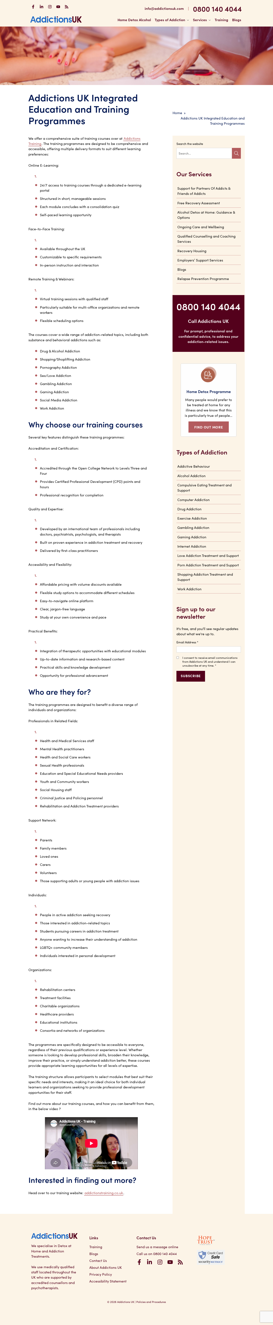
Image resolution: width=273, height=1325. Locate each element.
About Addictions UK (105, 1267)
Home (177, 112)
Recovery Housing (191, 250)
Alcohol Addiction (191, 475)
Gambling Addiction (193, 527)
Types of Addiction (170, 19)
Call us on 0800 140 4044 (156, 1253)
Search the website (189, 143)
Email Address (187, 642)
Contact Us (98, 1260)
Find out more (208, 427)
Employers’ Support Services (200, 260)
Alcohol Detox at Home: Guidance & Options (206, 215)
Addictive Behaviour (193, 466)
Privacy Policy (100, 1274)
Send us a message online (157, 1246)
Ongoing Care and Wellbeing (200, 226)
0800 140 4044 (217, 8)
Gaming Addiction (191, 536)
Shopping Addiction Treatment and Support (205, 577)
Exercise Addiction (192, 518)
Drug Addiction (189, 508)
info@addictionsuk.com (164, 8)
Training (221, 19)
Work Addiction (189, 588)
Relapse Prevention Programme (203, 278)
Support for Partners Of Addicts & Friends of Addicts (203, 191)
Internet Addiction (191, 546)
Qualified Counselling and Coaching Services (206, 239)
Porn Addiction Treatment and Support (208, 564)
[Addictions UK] (56, 19)
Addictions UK (125, 1302)
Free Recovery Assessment (198, 202)
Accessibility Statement (107, 1281)
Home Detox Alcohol (134, 19)
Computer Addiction (193, 499)
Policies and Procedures (151, 1302)
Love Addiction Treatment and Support (208, 555)
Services (200, 19)
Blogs (236, 19)
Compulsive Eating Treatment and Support (204, 487)
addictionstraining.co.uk (103, 1192)
